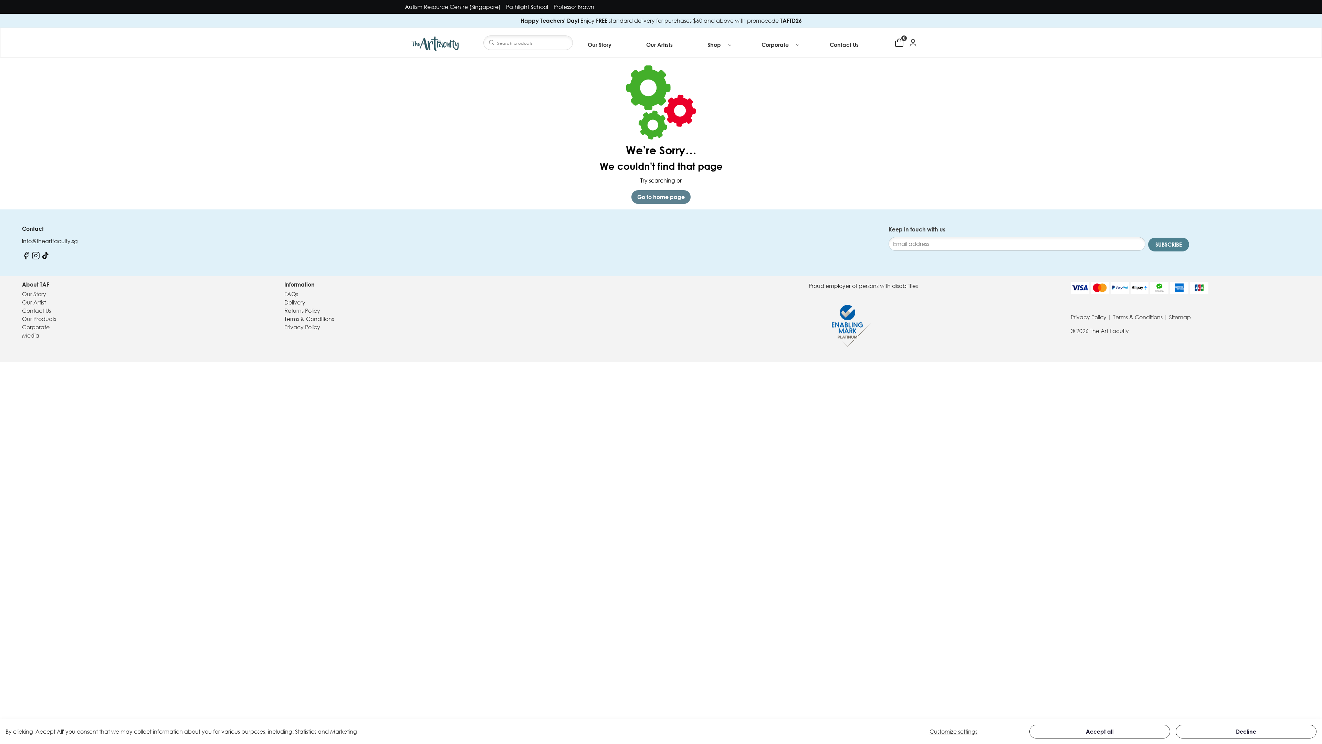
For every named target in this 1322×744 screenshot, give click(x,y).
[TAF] (436, 42)
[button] (719, 45)
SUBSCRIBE (1168, 244)
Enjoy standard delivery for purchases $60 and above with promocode (661, 20)
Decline (1246, 731)
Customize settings (953, 731)
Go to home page (661, 197)
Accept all (1100, 731)
